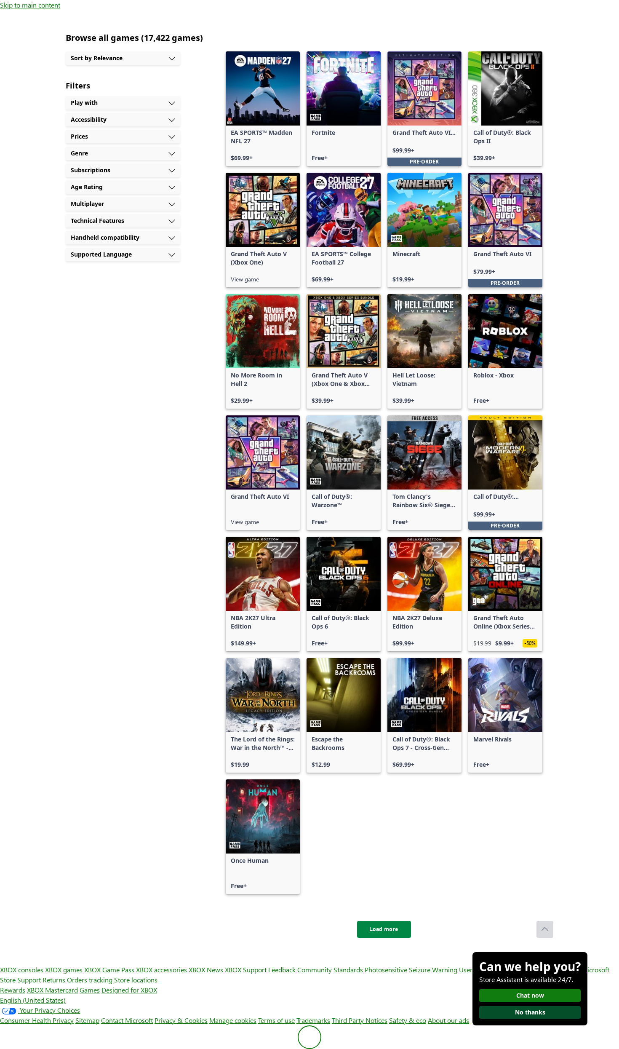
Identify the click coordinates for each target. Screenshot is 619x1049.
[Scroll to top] (544, 929)
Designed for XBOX (129, 989)
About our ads (448, 1020)
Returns (54, 979)
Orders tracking (89, 979)
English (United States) (33, 999)
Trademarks (313, 1020)
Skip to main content (30, 4)
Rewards (12, 989)
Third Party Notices (359, 1020)
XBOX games (64, 969)
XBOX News (206, 969)
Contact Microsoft (127, 1020)
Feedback (282, 969)
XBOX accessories (161, 969)
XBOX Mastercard (52, 989)
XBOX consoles (21, 969)
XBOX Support (246, 969)
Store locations (135, 979)
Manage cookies (232, 1020)
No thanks (530, 1012)
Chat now (530, 995)
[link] (263, 108)
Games (90, 989)
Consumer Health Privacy (37, 1020)
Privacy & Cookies (181, 1020)
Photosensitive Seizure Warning (411, 969)
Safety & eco (407, 1020)
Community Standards (330, 969)
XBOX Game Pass (109, 969)
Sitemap (87, 1020)
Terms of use (276, 1020)
